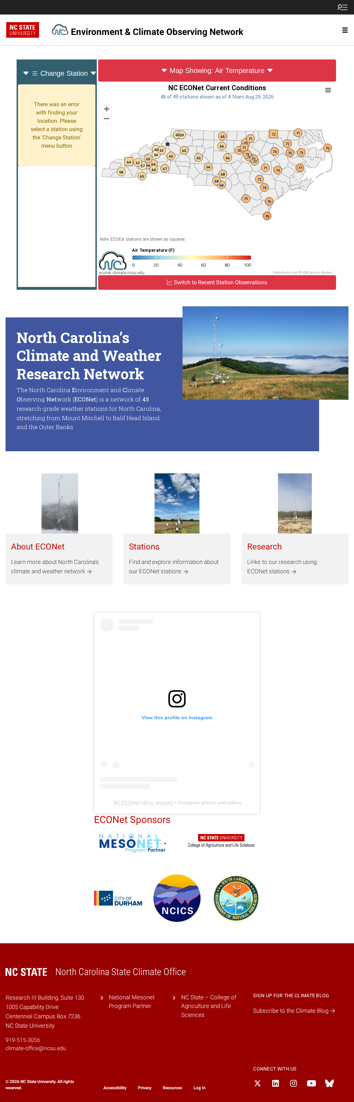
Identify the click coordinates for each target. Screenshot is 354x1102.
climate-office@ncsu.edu (36, 1048)
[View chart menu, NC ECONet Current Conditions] (328, 90)
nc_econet (159, 802)
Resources (172, 1087)
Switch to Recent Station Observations (220, 282)
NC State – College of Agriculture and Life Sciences (208, 1006)
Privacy (144, 1087)
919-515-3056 (23, 1040)
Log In (200, 1087)
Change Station (64, 73)
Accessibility (115, 1087)
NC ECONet (126, 802)
